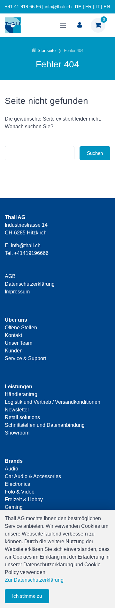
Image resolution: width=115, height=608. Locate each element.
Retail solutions (22, 417)
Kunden (14, 350)
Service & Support (25, 358)
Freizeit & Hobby (24, 499)
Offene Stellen (21, 327)
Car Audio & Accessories (33, 476)
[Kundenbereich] (79, 25)
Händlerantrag (21, 394)
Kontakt (13, 335)
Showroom (17, 432)
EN (106, 6)
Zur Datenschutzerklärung (34, 580)
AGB (10, 276)
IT (98, 6)
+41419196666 (31, 253)
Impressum (17, 291)
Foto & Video (19, 491)
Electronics (17, 484)
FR (88, 6)
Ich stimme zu (27, 596)
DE (78, 6)
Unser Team (18, 343)
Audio (11, 468)
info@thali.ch (26, 245)
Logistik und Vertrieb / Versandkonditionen (52, 402)
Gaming (14, 507)
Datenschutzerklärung (30, 284)
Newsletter (17, 409)
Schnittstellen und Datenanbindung (45, 425)
